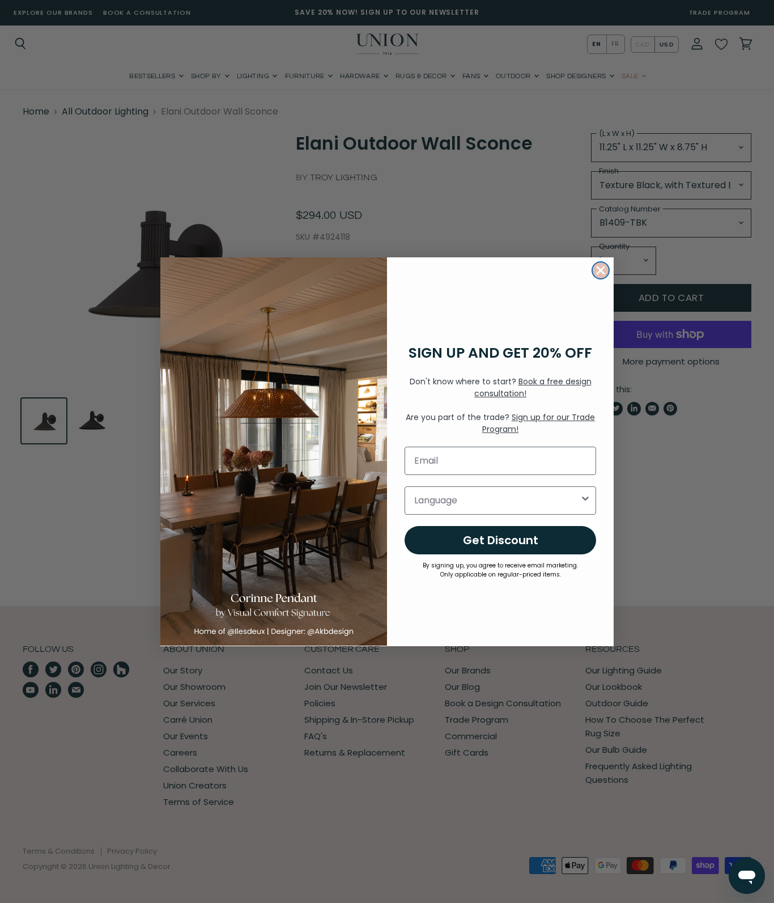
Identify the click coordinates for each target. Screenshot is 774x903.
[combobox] (497, 500)
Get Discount (500, 540)
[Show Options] (585, 500)
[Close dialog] (600, 270)
